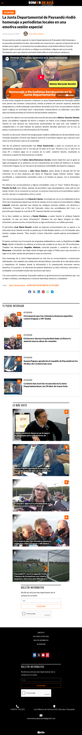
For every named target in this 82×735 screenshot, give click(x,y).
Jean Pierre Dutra (36, 34)
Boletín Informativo (41, 640)
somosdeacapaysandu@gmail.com (41, 718)
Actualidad (9, 12)
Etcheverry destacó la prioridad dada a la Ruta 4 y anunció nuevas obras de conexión (32, 505)
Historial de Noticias (41, 636)
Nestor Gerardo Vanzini (17, 285)
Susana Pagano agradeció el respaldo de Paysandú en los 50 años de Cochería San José (32, 470)
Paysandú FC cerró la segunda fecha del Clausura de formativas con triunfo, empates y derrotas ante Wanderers (32, 576)
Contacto (41, 632)
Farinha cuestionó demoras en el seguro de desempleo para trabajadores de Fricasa (32, 435)
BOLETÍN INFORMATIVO (32, 587)
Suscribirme (41, 606)
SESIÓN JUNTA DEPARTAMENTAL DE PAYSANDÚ (43, 285)
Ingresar (42, 644)
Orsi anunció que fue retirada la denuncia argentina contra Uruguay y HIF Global (32, 542)
